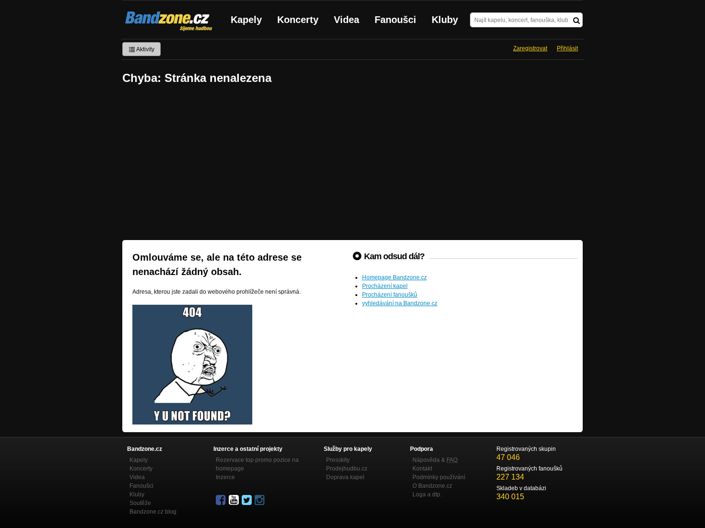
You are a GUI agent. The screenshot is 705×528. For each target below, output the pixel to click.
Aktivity (144, 49)
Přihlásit (567, 48)
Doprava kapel (345, 477)
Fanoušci (395, 19)
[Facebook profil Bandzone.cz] (221, 500)
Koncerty (297, 19)
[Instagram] (260, 500)
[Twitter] (247, 500)
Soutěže (140, 503)
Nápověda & (435, 460)
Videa (346, 19)
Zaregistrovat (530, 48)
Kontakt (422, 468)
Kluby (445, 19)
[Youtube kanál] (234, 500)
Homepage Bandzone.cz (394, 277)
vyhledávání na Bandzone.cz (399, 303)
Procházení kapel (385, 286)
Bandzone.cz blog (152, 511)
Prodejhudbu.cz (346, 468)
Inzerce (225, 477)
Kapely (246, 19)
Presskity (338, 460)
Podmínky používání (438, 477)
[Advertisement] (352, 163)
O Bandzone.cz (432, 485)
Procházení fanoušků (389, 294)
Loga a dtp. (427, 494)
